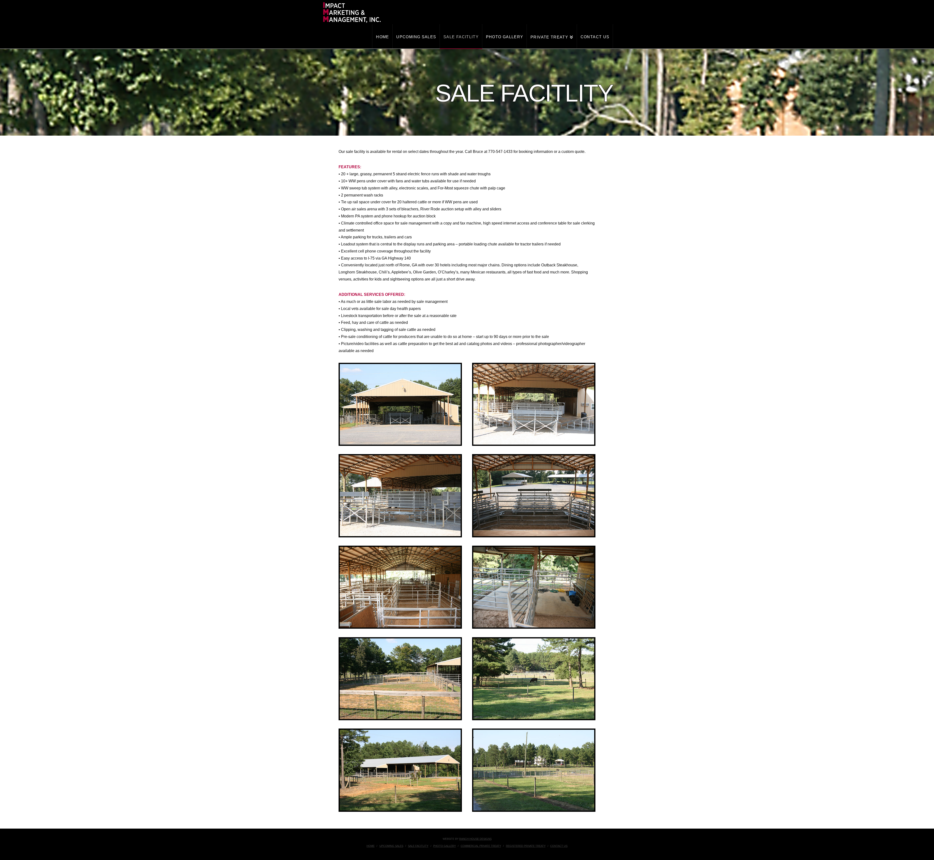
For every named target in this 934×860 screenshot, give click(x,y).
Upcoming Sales (391, 845)
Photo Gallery (444, 845)
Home (371, 845)
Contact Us (558, 845)
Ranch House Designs (475, 838)
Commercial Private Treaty (481, 845)
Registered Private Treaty (526, 845)
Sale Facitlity (418, 845)
